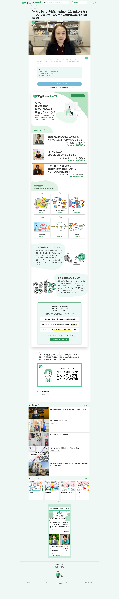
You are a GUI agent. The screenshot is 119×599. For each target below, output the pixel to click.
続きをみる (66, 531)
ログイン (83, 3)
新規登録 (76, 3)
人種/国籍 (47, 496)
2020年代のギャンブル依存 (67, 492)
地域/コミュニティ (54, 411)
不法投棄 (79, 492)
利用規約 (46, 582)
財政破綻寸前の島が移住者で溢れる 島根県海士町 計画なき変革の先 (68, 409)
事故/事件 (61, 437)
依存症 (57, 437)
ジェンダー (53, 467)
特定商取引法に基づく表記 (88, 582)
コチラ (72, 87)
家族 (47, 394)
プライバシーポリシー (65, 582)
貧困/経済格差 (42, 394)
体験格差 (31, 492)
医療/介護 (52, 437)
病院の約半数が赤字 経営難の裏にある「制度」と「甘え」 (65, 448)
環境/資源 (84, 498)
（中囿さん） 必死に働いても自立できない (48, 71)
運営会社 (28, 582)
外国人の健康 (48, 492)
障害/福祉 (52, 423)
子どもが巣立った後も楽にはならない (47, 75)
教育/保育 (39, 496)
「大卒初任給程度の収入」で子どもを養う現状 (49, 73)
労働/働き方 (58, 467)
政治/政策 (60, 411)
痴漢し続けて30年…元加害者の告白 (59, 434)
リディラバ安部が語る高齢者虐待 (58, 420)
